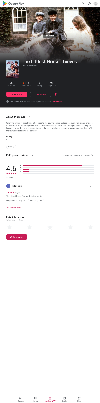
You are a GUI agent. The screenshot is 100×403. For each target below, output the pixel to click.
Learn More (57, 101)
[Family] (11, 147)
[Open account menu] (95, 4)
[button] (32, 200)
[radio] (9, 227)
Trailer (49, 35)
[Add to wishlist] (56, 94)
